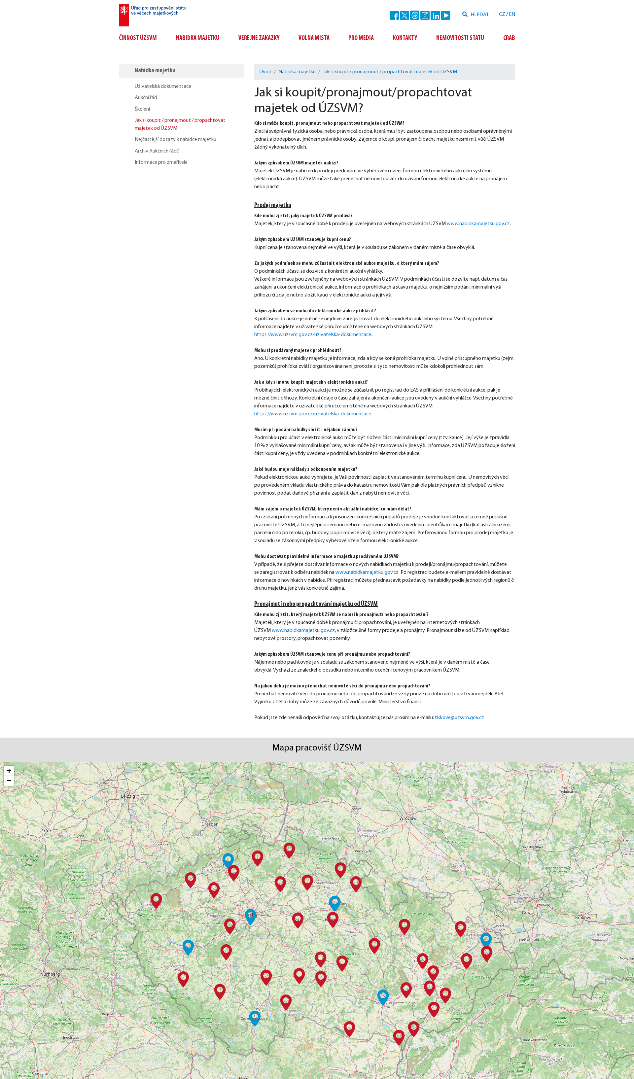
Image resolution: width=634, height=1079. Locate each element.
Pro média (361, 38)
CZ (502, 14)
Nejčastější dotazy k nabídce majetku (175, 139)
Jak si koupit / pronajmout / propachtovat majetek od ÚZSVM (180, 124)
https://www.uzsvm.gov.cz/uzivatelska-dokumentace (312, 414)
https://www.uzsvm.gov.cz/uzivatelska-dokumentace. (313, 334)
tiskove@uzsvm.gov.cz (459, 717)
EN (512, 14)
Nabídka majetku (197, 38)
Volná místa (314, 38)
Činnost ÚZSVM (138, 38)
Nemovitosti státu (460, 38)
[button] (251, 917)
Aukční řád (146, 97)
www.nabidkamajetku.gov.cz (478, 223)
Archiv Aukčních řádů (157, 151)
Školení (142, 109)
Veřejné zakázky (258, 38)
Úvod (265, 72)
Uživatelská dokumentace (163, 86)
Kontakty (405, 38)
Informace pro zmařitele (161, 162)
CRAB (509, 38)
